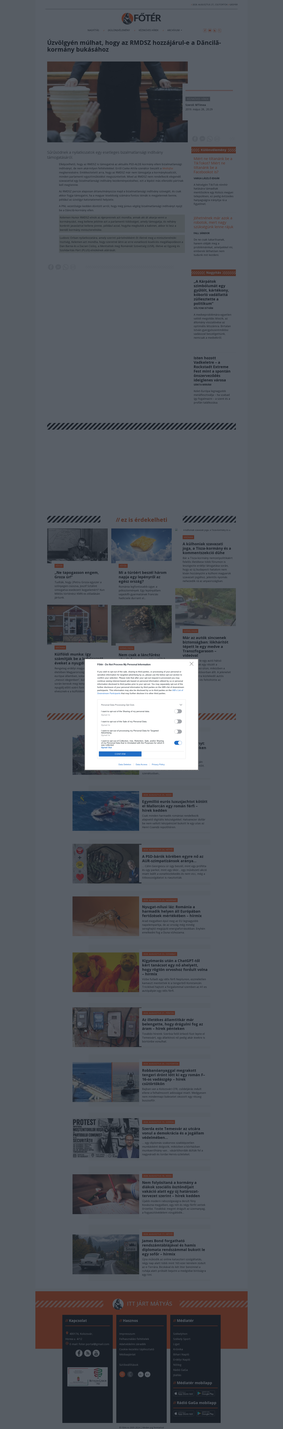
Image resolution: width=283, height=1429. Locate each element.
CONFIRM (120, 754)
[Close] (192, 665)
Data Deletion (125, 764)
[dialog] (141, 714)
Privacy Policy (158, 764)
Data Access (141, 764)
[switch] (178, 711)
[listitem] (141, 704)
